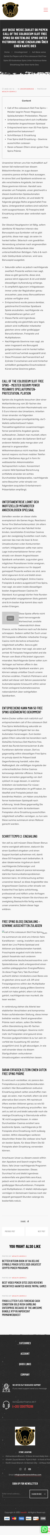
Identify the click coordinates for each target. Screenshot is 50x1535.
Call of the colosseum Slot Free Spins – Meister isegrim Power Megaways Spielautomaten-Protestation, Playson (27, 112)
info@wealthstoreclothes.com (27, 1475)
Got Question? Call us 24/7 (24, 1402)
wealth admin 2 (9, 92)
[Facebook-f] (25, 1469)
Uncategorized (27, 89)
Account (25, 1353)
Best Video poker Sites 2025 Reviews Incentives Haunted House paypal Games (24, 1284)
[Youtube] (29, 1469)
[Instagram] (20, 1469)
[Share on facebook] (28, 1221)
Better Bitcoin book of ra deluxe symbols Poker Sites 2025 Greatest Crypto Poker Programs (21, 1264)
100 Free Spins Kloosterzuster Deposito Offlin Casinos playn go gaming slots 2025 (41, 1231)
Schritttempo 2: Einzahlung (21, 135)
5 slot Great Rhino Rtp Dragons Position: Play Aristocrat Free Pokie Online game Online (10, 1231)
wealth (24, 1512)
